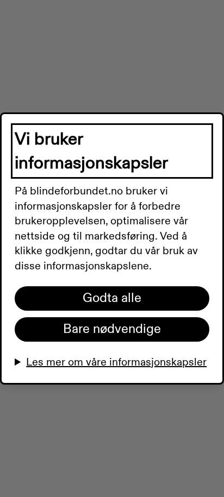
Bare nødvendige (112, 329)
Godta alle (112, 298)
